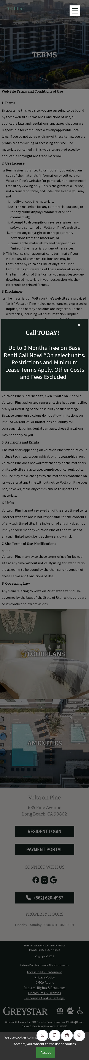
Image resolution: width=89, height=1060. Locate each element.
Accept (46, 1052)
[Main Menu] (75, 10)
